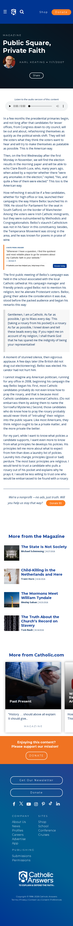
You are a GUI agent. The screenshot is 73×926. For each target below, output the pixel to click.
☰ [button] (5, 11)
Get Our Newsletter (36, 780)
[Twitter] (21, 804)
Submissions (21, 856)
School (43, 826)
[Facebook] (14, 804)
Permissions (21, 860)
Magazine (12, 35)
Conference (47, 830)
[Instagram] (36, 804)
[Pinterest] (43, 804)
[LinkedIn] (58, 804)
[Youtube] (28, 804)
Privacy (23, 899)
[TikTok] (50, 804)
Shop (44, 12)
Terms (15, 899)
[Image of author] (9, 62)
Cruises (43, 834)
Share (36, 75)
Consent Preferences (51, 899)
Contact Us (34, 899)
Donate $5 (56, 503)
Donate (61, 12)
